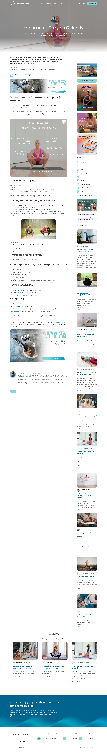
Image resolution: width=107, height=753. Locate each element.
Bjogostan (40, 383)
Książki (82, 180)
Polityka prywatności (84, 747)
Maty (54, 3)
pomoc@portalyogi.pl (88, 738)
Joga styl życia (84, 177)
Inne (82, 169)
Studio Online (23, 3)
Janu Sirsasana (18, 292)
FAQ (76, 733)
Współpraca (47, 3)
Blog (32, 3)
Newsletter (69, 733)
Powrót (13, 391)
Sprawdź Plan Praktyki (87, 80)
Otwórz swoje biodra (17, 312)
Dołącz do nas (92, 3)
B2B (45, 733)
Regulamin (92, 747)
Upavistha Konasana (20, 295)
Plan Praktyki (61, 3)
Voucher (40, 733)
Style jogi (83, 191)
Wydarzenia (39, 3)
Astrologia (83, 166)
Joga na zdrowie (85, 173)
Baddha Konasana (19, 290)
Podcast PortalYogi (86, 184)
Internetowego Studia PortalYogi (25, 376)
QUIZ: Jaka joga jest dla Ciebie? (86, 733)
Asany (82, 162)
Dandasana (16, 306)
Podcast (62, 733)
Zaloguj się (82, 3)
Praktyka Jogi (84, 187)
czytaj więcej (80, 269)
